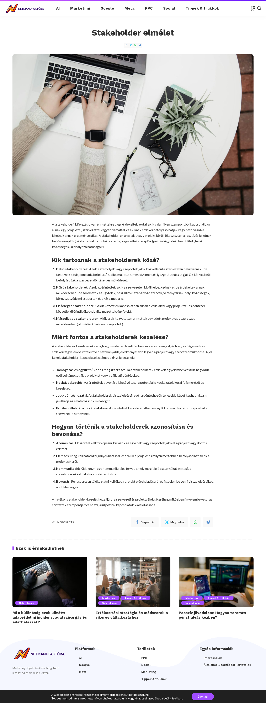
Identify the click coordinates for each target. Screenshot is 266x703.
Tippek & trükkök (135, 598)
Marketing (108, 598)
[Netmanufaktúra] (25, 8)
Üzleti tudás (26, 603)
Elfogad (203, 696)
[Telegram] (140, 45)
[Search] (259, 8)
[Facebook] (126, 45)
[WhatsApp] (135, 45)
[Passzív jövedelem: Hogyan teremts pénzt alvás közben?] (216, 582)
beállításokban (173, 698)
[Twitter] (130, 45)
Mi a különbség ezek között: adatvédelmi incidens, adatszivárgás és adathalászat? (49, 617)
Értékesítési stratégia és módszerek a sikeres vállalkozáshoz (132, 615)
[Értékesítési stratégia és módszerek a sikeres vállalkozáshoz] (133, 582)
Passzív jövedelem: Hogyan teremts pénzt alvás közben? (212, 615)
